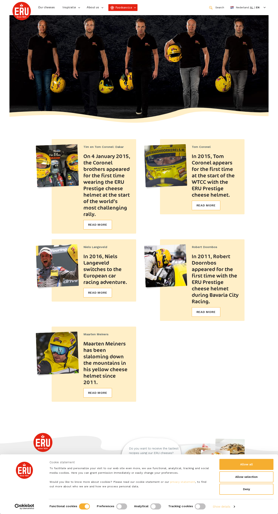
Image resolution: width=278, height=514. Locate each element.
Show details (221, 506)
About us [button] (93, 7)
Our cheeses (46, 7)
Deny (246, 489)
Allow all (246, 464)
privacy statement (182, 481)
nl (251, 7)
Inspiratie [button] (69, 7)
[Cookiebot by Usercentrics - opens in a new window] (24, 506)
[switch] (121, 506)
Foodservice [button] (124, 7)
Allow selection (246, 477)
